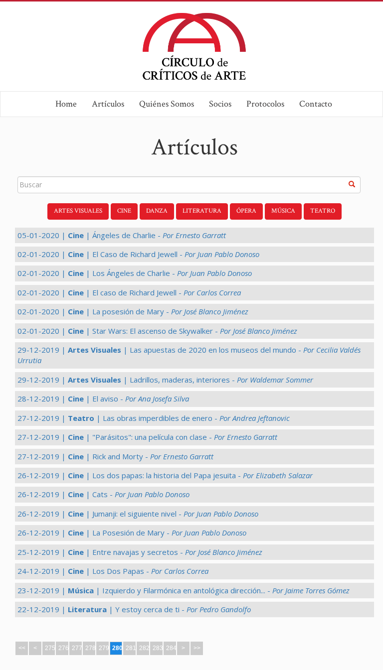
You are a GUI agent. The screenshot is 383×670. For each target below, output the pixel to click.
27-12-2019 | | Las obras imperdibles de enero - (153, 418)
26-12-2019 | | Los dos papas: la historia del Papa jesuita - (165, 475)
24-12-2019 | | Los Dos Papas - (112, 571)
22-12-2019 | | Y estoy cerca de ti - (134, 609)
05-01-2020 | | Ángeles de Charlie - (121, 235)
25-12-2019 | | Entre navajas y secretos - (139, 552)
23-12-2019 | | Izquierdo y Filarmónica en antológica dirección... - (183, 590)
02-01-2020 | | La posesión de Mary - (132, 311)
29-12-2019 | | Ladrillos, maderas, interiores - (165, 380)
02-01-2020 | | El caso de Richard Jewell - (129, 292)
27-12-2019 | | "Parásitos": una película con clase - (147, 437)
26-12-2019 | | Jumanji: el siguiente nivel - (137, 514)
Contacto (315, 104)
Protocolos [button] (265, 104)
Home (66, 104)
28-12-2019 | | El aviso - (103, 398)
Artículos (108, 104)
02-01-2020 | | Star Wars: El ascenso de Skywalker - (157, 331)
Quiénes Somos (166, 104)
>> (196, 648)
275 (50, 648)
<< (21, 648)
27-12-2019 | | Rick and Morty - (115, 456)
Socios (220, 104)
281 (131, 648)
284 (171, 648)
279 (104, 648)
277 (77, 648)
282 (144, 648)
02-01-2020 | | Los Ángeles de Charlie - (134, 273)
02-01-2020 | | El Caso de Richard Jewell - (138, 254)
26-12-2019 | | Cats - (103, 494)
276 (63, 648)
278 (90, 648)
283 (158, 648)
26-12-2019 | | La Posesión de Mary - (131, 532)
